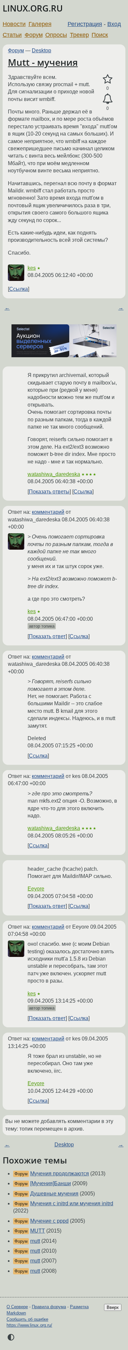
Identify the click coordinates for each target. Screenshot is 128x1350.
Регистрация (85, 24)
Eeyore (36, 888)
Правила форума (49, 1306)
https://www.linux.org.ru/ (29, 1325)
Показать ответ (47, 636)
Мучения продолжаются (59, 1173)
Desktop (41, 50)
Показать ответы (49, 491)
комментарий (48, 512)
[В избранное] (107, 79)
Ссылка (18, 289)
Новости (14, 24)
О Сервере (17, 1306)
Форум (34, 35)
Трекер (79, 35)
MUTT (37, 1231)
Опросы (56, 35)
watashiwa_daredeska (54, 474)
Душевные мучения (54, 1193)
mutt (35, 1241)
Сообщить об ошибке (27, 1319)
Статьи (12, 35)
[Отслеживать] (107, 99)
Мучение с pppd (49, 1221)
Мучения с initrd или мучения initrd (71, 1203)
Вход (114, 24)
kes (32, 268)
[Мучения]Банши (50, 1183)
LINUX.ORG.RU (33, 8)
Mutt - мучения (43, 62)
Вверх (113, 1307)
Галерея (40, 24)
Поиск (100, 35)
